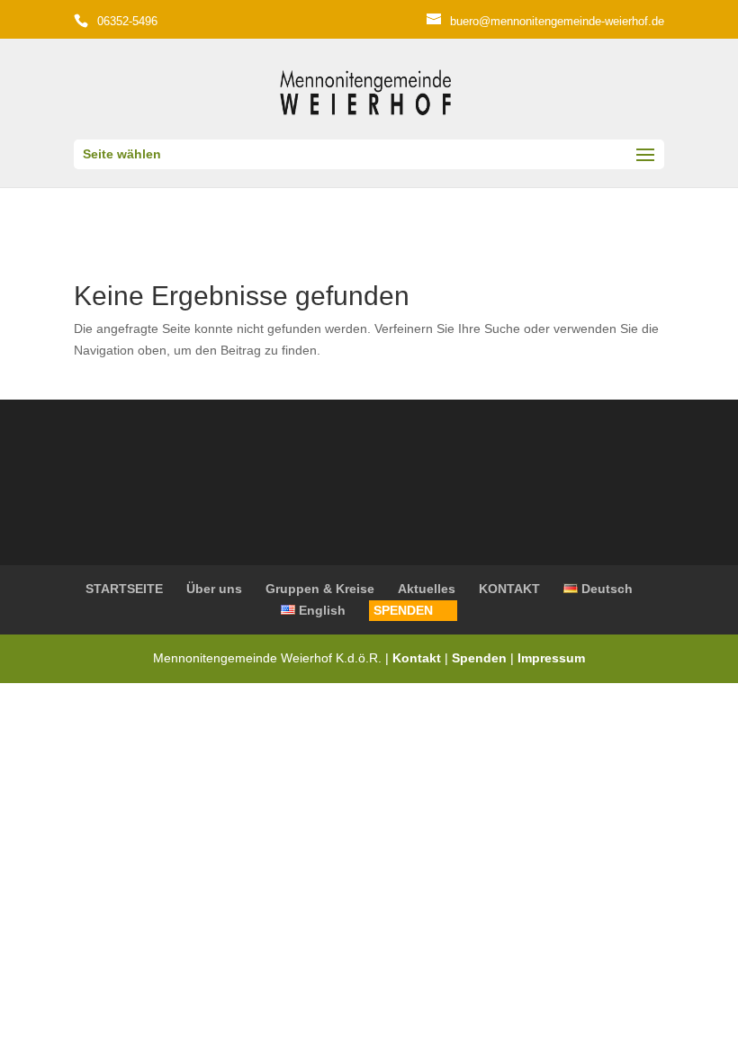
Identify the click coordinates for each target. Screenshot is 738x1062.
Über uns (214, 588)
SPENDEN (403, 610)
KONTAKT (509, 588)
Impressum (551, 658)
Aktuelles (426, 588)
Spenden (479, 658)
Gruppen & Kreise (320, 588)
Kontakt (418, 658)
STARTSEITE (124, 588)
